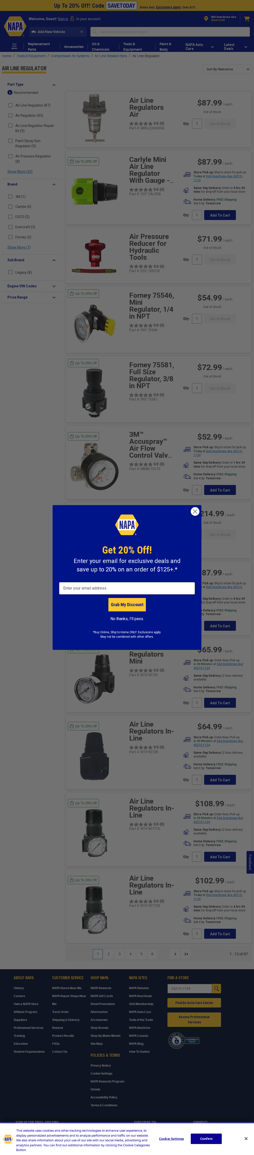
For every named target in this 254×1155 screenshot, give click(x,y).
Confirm (206, 1139)
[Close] (246, 1138)
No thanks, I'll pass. (127, 618)
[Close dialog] (195, 511)
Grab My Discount (127, 604)
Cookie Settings (171, 1139)
